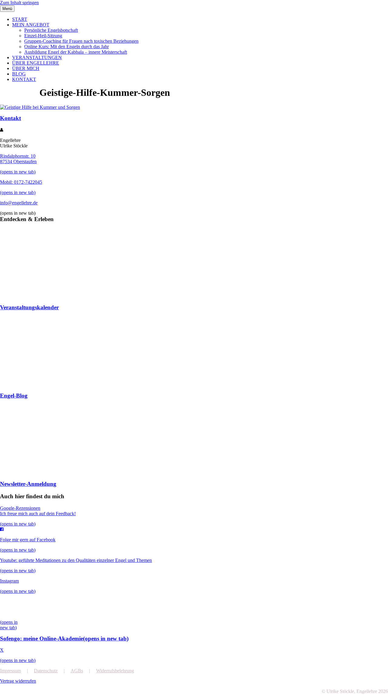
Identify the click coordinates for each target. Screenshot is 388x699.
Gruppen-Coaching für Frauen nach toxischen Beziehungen (81, 41)
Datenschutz (46, 670)
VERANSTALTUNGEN (37, 57)
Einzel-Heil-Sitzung (43, 35)
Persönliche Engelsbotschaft (51, 30)
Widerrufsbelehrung (115, 670)
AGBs (77, 670)
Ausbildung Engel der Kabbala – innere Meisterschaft (75, 52)
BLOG (19, 73)
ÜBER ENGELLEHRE (35, 63)
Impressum (10, 670)
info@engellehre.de (19, 202)
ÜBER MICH (25, 68)
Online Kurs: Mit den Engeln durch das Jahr (66, 46)
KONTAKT (24, 79)
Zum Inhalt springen (19, 2)
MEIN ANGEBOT (30, 24)
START (19, 19)
